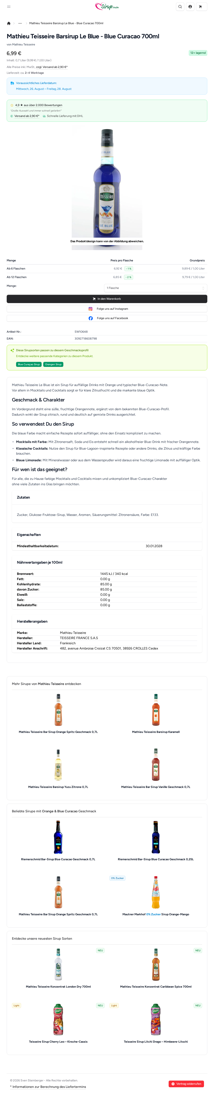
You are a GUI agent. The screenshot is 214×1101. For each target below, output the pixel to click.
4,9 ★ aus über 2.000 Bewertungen (38, 105)
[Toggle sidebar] (9, 7)
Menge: (12, 286)
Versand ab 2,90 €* (26, 116)
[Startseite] (9, 23)
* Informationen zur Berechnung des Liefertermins (48, 1087)
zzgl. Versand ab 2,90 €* (52, 67)
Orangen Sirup (53, 364)
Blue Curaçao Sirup (29, 364)
